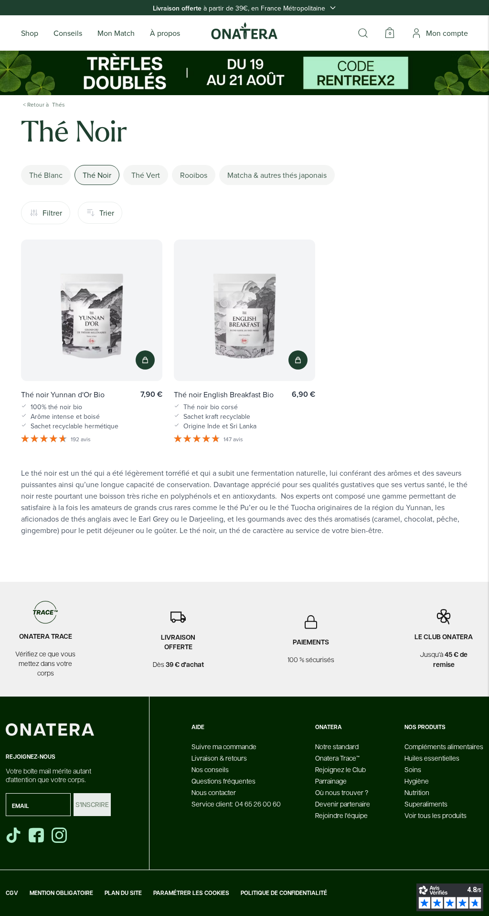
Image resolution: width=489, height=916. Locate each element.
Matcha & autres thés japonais (277, 175)
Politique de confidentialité (284, 893)
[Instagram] (60, 835)
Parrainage (331, 780)
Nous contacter (213, 792)
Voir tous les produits (435, 815)
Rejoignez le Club (340, 769)
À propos (165, 33)
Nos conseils (210, 769)
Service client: (236, 803)
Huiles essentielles (431, 757)
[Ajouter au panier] (145, 360)
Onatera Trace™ (337, 757)
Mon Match (116, 33)
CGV (12, 893)
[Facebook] (37, 835)
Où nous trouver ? (341, 792)
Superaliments (425, 803)
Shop (29, 33)
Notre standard (337, 746)
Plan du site (123, 893)
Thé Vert (145, 175)
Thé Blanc (46, 175)
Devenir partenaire (342, 803)
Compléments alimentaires (443, 746)
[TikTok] (13, 835)
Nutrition (416, 792)
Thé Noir (97, 175)
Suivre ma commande (223, 746)
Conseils (67, 33)
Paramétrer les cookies (191, 893)
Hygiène (416, 780)
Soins (412, 769)
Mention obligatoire (61, 893)
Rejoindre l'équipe (341, 815)
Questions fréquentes (223, 780)
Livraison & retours (219, 757)
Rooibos (193, 175)
